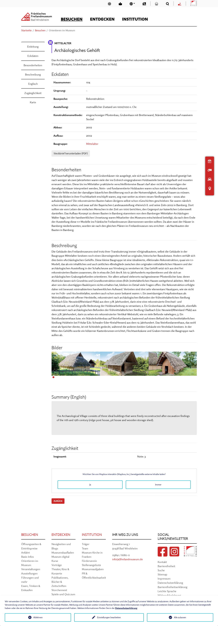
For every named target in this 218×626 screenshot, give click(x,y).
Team (85, 548)
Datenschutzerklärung (170, 582)
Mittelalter (92, 143)
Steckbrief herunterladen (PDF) (71, 153)
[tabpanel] (76, 365)
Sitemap (162, 574)
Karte (33, 102)
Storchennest (59, 590)
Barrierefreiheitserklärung (172, 587)
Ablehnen (38, 617)
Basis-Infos (27, 556)
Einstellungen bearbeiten (109, 617)
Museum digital (60, 556)
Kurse (55, 560)
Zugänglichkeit (32, 93)
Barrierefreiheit (166, 566)
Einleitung (33, 46)
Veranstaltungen (30, 569)
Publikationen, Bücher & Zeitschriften (60, 582)
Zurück (58, 501)
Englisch (33, 83)
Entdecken (61, 535)
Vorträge (57, 565)
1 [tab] (53, 377)
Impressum (164, 578)
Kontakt (162, 562)
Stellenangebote (91, 565)
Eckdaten (32, 56)
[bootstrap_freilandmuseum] (36, 17)
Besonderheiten (33, 65)
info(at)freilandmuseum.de (127, 559)
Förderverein (89, 560)
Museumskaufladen (63, 552)
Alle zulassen (180, 617)
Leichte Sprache (167, 591)
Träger (85, 544)
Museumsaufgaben (93, 569)
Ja (90, 484)
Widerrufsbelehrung (169, 595)
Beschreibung (33, 74)
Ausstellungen (29, 573)
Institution (92, 535)
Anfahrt (25, 552)
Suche (161, 570)
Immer (158, 484)
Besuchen (29, 535)
